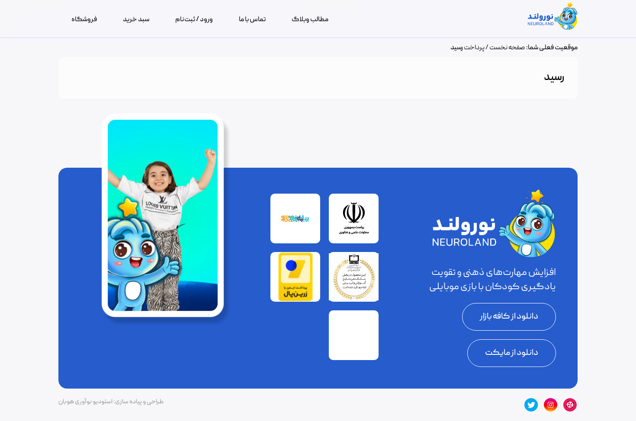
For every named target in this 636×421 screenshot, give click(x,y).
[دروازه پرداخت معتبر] (295, 300)
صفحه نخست (507, 48)
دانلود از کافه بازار (509, 317)
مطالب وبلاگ (310, 20)
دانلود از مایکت (511, 353)
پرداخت (474, 48)
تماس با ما (252, 20)
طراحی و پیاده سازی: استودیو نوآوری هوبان (111, 402)
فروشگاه (84, 20)
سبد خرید (136, 20)
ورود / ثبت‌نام (194, 20)
